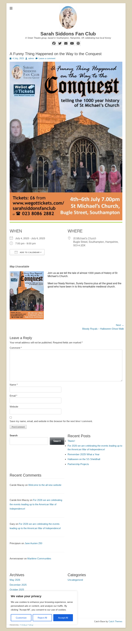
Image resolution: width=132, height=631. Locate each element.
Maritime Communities (39, 558)
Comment (16, 347)
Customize (21, 617)
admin (31, 58)
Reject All (42, 617)
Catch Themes (115, 621)
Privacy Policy (26, 624)
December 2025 (18, 584)
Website (14, 406)
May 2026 (15, 579)
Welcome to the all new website (44, 485)
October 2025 (17, 589)
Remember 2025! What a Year (83, 454)
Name (14, 384)
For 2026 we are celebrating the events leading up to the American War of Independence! (36, 504)
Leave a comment (47, 58)
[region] (41, 608)
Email (13, 395)
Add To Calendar (29, 252)
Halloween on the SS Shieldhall (84, 459)
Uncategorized (75, 579)
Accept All (63, 617)
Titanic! (71, 441)
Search (14, 435)
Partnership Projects (78, 464)
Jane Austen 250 (33, 543)
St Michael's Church (84, 238)
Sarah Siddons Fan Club (68, 33)
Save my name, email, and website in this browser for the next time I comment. (51, 421)
